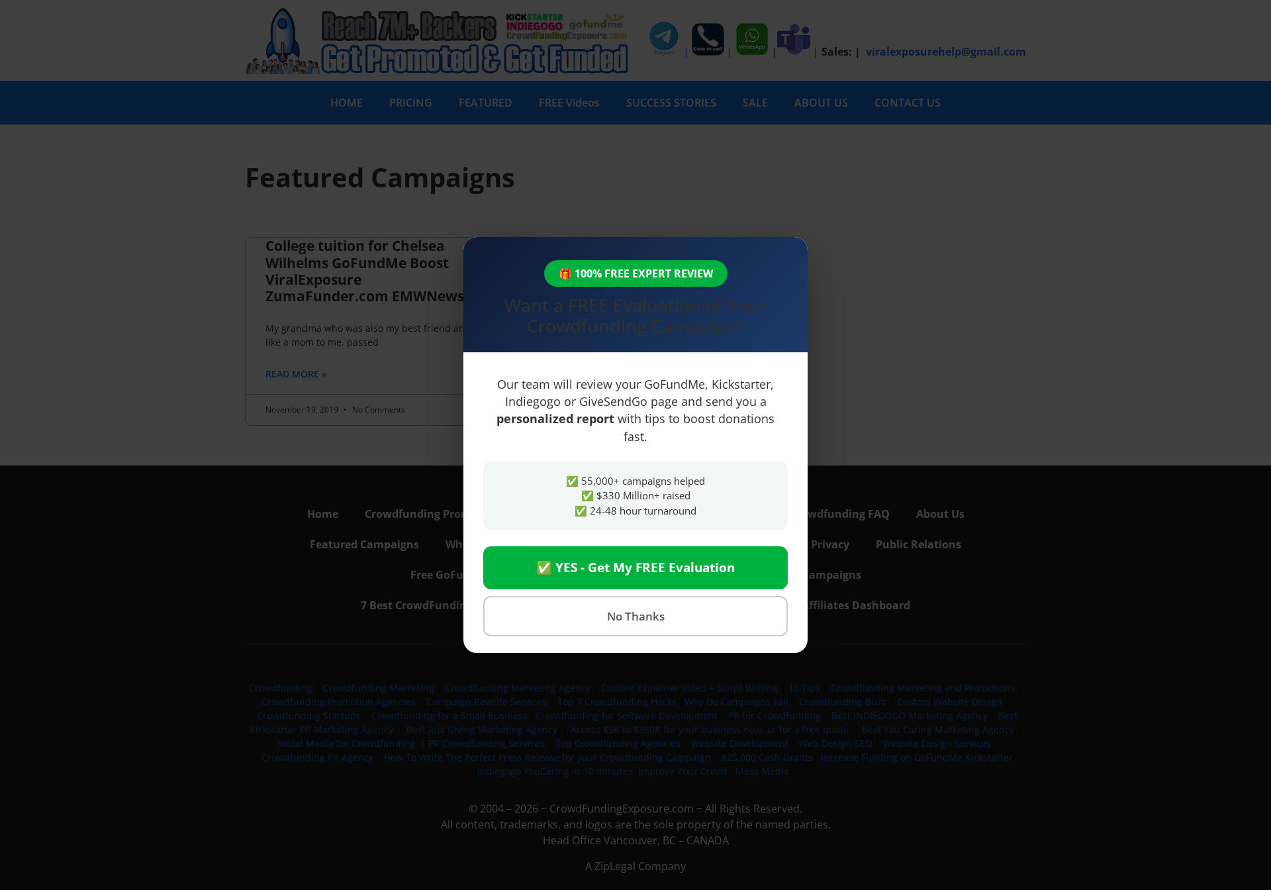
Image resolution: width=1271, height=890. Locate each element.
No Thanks (636, 616)
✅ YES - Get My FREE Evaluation (635, 567)
